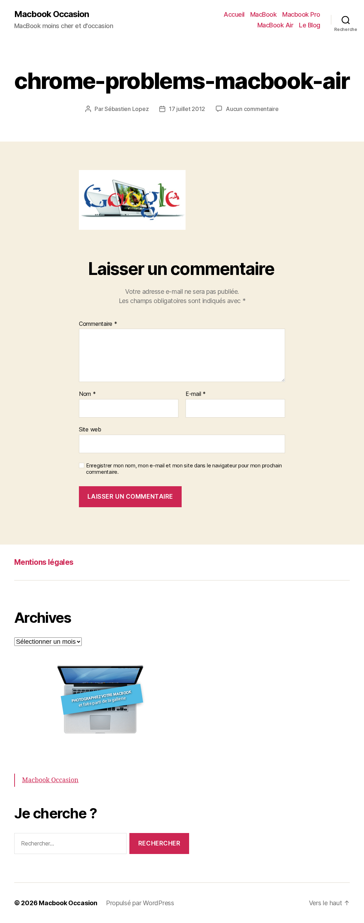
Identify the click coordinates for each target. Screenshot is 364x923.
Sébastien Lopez (127, 108)
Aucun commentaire (252, 108)
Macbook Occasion (51, 14)
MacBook (263, 14)
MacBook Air (275, 25)
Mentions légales (44, 562)
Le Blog (309, 25)
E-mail (196, 394)
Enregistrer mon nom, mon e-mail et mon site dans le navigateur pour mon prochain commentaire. (184, 469)
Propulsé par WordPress (140, 903)
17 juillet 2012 (187, 108)
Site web (90, 429)
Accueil (234, 14)
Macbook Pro (301, 14)
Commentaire (98, 324)
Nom (87, 394)
